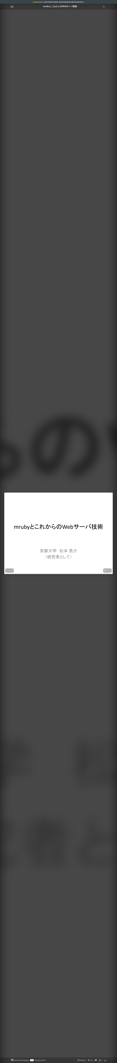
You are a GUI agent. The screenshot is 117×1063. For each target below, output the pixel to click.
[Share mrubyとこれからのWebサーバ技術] (96, 1060)
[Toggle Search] (104, 6)
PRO (32, 1060)
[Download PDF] (105, 1060)
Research (83, 1060)
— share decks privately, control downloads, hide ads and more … (58, 2)
